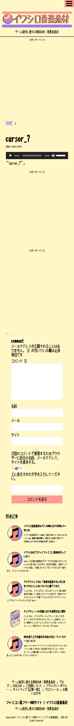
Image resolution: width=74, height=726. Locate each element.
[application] (37, 155)
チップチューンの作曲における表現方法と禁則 (44, 611)
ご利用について (34, 686)
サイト (15, 435)
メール (15, 421)
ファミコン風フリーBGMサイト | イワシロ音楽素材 (37, 703)
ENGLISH (17, 686)
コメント (19, 361)
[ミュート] (53, 155)
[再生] (10, 155)
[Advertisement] (37, 78)
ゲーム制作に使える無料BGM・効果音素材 (33, 682)
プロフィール (52, 689)
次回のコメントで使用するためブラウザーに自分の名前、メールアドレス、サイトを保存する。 (35, 458)
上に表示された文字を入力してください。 (35, 476)
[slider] (61, 155)
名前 (14, 406)
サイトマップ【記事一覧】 (27, 689)
